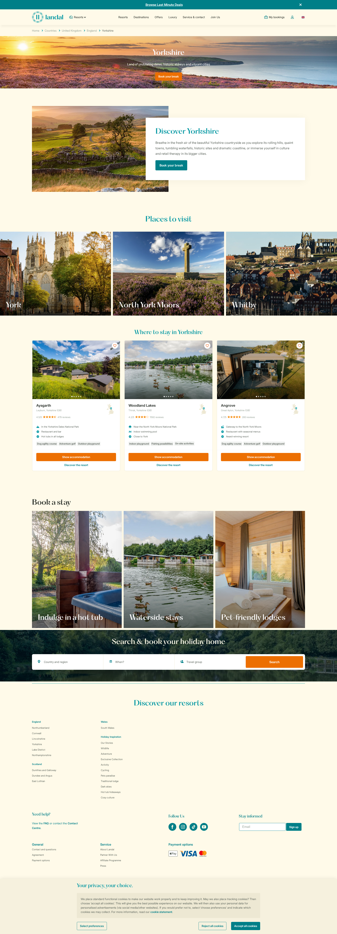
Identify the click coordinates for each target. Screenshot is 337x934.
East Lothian (38, 781)
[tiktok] (194, 830)
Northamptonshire (41, 755)
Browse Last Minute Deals (164, 5)
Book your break (168, 76)
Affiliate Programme (110, 860)
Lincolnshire (38, 738)
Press (103, 865)
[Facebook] (172, 830)
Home (35, 30)
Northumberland (40, 727)
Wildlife (105, 748)
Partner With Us (108, 854)
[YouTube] (204, 830)
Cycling (105, 770)
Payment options (41, 860)
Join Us (215, 17)
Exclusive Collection (112, 759)
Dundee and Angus (42, 775)
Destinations (141, 17)
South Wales (107, 727)
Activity (105, 764)
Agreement (38, 854)
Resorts (123, 17)
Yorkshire (37, 744)
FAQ (46, 823)
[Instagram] (183, 830)
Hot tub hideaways (111, 792)
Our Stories (107, 742)
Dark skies (106, 786)
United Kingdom (72, 30)
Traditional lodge (110, 781)
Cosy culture (107, 797)
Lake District (38, 749)
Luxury (172, 17)
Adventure (106, 753)
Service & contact (194, 17)
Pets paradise (108, 775)
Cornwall (36, 733)
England (92, 30)
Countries (51, 30)
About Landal (107, 849)
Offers (159, 17)
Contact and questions (44, 849)
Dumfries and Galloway (44, 770)
